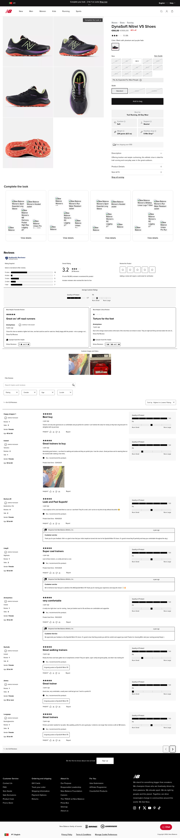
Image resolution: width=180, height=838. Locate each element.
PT (15, 835)
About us (64, 811)
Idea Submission (96, 783)
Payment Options (39, 795)
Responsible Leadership (71, 787)
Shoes (122, 22)
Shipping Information (41, 791)
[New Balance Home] (9, 11)
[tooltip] (124, 121)
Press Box (65, 803)
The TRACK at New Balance (72, 799)
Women (114, 22)
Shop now (103, 2)
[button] (167, 11)
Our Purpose (66, 783)
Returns (35, 799)
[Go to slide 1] (89, 5)
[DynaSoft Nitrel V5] (28, 41)
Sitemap (64, 807)
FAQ (4, 787)
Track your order (39, 787)
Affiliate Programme (98, 787)
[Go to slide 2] (90, 5)
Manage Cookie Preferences (106, 834)
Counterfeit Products (98, 791)
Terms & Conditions (83, 834)
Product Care (8, 799)
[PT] (9, 3)
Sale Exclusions (9, 795)
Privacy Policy (66, 834)
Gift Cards (36, 783)
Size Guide (158, 56)
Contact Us (7, 783)
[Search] (161, 11)
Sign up (105, 761)
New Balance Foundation (71, 791)
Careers (64, 795)
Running (130, 22)
